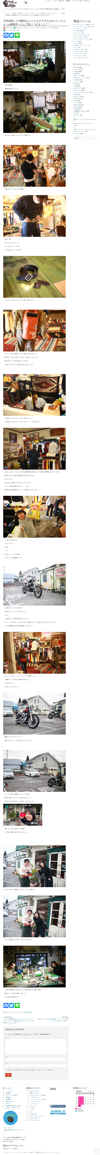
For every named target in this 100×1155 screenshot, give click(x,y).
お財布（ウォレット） (81, 45)
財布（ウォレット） (80, 78)
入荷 (76, 101)
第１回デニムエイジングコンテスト (84, 123)
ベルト (77, 47)
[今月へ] (90, 1091)
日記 (43, 27)
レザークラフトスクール (29, 27)
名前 (6, 1057)
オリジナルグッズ (80, 37)
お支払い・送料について (12, 1108)
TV (75, 113)
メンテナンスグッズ (80, 58)
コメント (7, 1038)
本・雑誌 (77, 107)
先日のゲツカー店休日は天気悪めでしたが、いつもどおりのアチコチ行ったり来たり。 (53, 1020)
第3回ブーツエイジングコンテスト (83, 119)
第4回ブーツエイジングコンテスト (83, 129)
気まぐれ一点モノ (80, 49)
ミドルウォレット (80, 29)
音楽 (76, 94)
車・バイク (48, 27)
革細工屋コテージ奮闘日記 (10, 1148)
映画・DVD (78, 105)
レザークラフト (19, 1012)
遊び (76, 86)
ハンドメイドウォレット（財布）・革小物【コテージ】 (31, 1152)
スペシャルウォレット (81, 35)
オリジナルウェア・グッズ (82, 39)
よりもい (77, 134)
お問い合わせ (9, 1101)
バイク (13, 1012)
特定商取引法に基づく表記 (13, 1106)
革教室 (26, 1012)
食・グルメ (78, 90)
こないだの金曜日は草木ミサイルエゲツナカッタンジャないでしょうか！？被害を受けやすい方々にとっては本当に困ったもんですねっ (18, 1021)
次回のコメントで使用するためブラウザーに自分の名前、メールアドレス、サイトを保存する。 (30, 1070)
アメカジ (77, 82)
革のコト (77, 115)
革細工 (56, 27)
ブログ (55, 0)
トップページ (49, 0)
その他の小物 (78, 31)
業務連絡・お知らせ (80, 111)
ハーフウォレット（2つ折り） (83, 26)
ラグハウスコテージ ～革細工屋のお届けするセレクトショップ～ (14, 1130)
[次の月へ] (93, 1091)
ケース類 (77, 43)
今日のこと (39, 27)
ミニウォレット (79, 56)
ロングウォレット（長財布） (83, 24)
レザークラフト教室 (77, 0)
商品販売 (8, 1093)
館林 (76, 109)
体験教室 (68, 0)
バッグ (77, 41)
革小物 (53, 27)
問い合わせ (86, 0)
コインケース (78, 33)
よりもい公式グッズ (80, 51)
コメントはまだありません (13, 30)
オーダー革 (8, 1012)
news (17, 27)
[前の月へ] (88, 1091)
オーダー (77, 96)
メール (7, 1063)
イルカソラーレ (79, 54)
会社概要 (8, 1099)
